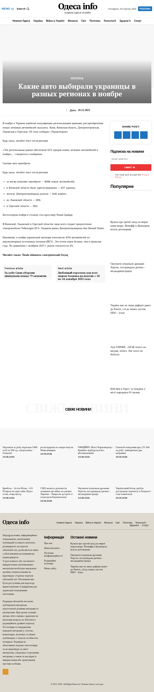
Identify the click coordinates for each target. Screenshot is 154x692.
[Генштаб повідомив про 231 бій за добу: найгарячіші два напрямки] (134, 431)
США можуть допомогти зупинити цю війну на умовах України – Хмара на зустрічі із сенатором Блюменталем (56, 492)
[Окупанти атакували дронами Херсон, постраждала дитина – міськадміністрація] (130, 247)
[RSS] (5, 672)
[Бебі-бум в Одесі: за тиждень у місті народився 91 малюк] (130, 372)
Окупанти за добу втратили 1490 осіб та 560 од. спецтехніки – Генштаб (20, 450)
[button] (23, 8)
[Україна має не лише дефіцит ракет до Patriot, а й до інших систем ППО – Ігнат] (130, 289)
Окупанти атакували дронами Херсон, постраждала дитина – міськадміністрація (127, 267)
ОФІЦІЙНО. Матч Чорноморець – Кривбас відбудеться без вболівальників (96, 450)
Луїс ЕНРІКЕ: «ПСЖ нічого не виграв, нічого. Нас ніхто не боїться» (128, 351)
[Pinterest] (135, 135)
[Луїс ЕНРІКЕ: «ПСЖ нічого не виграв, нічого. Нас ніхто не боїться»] (130, 330)
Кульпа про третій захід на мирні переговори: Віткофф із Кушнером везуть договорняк (129, 226)
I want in (129, 167)
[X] (126, 135)
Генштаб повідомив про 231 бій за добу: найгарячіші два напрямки (132, 450)
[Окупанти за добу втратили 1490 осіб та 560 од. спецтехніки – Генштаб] (20, 431)
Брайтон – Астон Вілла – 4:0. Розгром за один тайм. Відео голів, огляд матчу (18, 491)
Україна (77, 78)
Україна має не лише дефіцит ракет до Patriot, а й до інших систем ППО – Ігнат (130, 309)
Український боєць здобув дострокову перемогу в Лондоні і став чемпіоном (133, 491)
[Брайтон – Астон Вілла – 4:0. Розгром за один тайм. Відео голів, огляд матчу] (20, 472)
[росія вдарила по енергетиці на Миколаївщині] (58, 431)
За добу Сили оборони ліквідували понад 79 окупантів (25, 274)
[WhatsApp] (144, 135)
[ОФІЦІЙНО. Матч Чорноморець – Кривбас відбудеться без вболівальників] (96, 431)
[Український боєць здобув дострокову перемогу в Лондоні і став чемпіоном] (134, 472)
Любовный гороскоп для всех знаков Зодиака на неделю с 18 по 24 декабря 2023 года (79, 276)
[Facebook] (118, 135)
